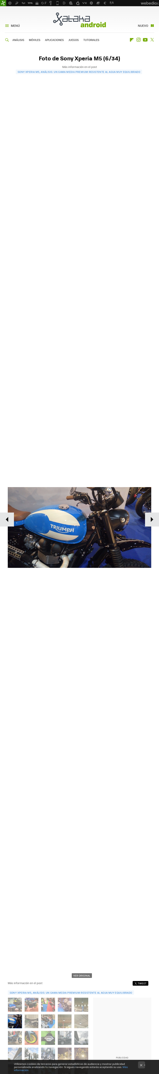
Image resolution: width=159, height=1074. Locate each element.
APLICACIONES (54, 40)
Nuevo (143, 25)
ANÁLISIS (18, 40)
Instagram (138, 39)
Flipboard (131, 39)
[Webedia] (150, 3)
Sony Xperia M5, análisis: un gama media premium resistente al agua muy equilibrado (79, 72)
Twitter (152, 39)
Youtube (145, 39)
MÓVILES (34, 40)
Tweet (142, 983)
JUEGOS (73, 40)
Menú (15, 25)
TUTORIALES (91, 40)
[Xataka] (3, 3)
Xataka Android (79, 19)
